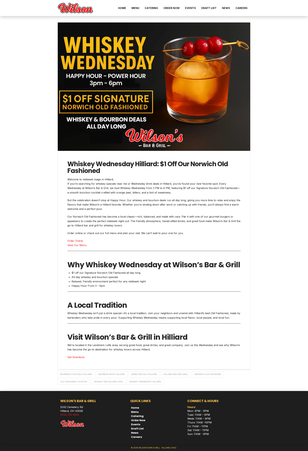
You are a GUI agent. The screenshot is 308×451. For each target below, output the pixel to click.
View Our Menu (76, 245)
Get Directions (76, 357)
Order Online (75, 240)
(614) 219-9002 (69, 414)
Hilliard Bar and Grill (175, 374)
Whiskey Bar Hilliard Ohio (108, 381)
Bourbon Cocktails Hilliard (76, 374)
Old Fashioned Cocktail (73, 381)
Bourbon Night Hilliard (111, 374)
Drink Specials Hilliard (144, 374)
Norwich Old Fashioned (208, 374)
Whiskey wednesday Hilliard (145, 381)
